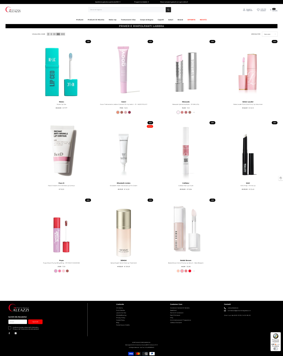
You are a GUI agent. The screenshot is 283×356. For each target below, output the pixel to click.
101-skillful (178, 112)
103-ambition (186, 112)
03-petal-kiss (125, 112)
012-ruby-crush (59, 271)
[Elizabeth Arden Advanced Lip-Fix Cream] (123, 150)
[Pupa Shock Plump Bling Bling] (61, 228)
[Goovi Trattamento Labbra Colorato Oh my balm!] (123, 69)
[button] (48, 34)
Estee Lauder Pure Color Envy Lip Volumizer (248, 104)
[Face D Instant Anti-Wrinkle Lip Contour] (61, 150)
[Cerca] (129, 9)
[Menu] (279, 333)
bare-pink (178, 271)
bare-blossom (182, 271)
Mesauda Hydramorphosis (185, 104)
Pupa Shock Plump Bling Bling (61, 263)
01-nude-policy (118, 112)
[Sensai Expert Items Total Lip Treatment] (123, 228)
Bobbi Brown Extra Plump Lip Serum (186, 263)
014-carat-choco (67, 271)
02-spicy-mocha (121, 112)
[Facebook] (9, 333)
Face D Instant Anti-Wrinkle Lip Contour (61, 185)
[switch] (275, 348)
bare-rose (186, 271)
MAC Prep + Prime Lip (248, 185)
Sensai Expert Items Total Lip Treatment (124, 263)
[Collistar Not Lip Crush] (185, 150)
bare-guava (189, 271)
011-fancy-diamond (55, 271)
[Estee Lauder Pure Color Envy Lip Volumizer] (248, 69)
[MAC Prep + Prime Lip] (248, 150)
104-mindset (189, 112)
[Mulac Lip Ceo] (61, 69)
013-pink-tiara (63, 271)
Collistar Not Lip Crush (185, 185)
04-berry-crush (129, 112)
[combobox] (127, 9)
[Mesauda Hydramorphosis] (185, 69)
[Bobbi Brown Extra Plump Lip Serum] (185, 228)
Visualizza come (38, 34)
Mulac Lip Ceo (61, 104)
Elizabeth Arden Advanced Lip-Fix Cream (123, 185)
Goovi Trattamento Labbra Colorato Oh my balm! (123, 104)
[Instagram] (15, 333)
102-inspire (182, 112)
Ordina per (255, 34)
